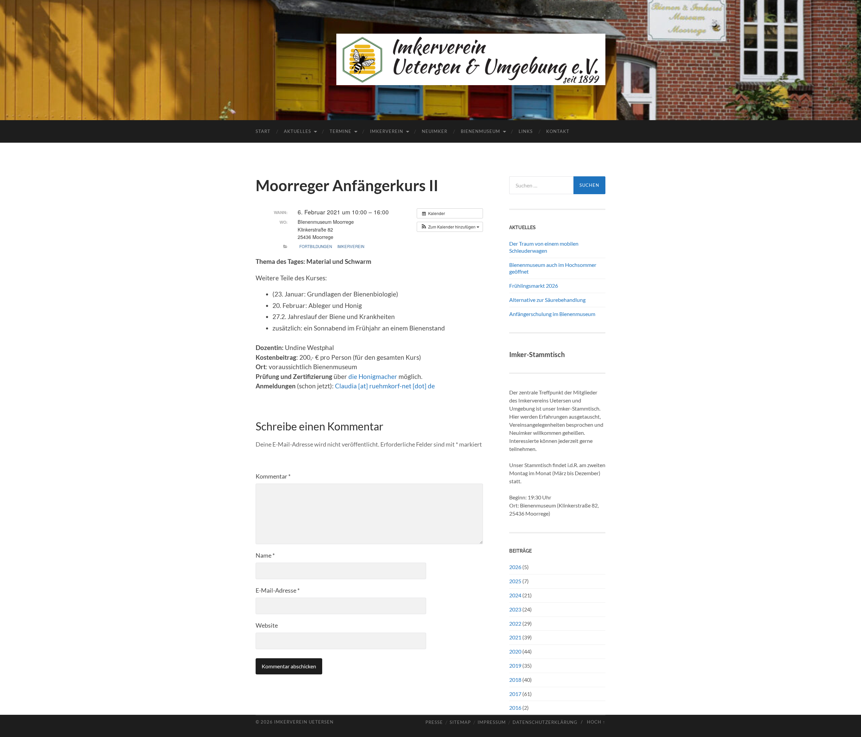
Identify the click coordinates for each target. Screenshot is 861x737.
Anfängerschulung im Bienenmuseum (552, 314)
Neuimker (434, 131)
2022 (515, 623)
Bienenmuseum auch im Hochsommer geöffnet (552, 268)
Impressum (492, 722)
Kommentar (273, 476)
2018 (515, 679)
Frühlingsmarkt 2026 (533, 285)
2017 (515, 694)
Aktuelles (297, 131)
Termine (340, 131)
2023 (515, 609)
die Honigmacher (372, 376)
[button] (450, 227)
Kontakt (557, 131)
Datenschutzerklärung (545, 722)
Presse (434, 722)
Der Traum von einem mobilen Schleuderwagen (543, 247)
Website (267, 625)
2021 (515, 637)
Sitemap (460, 722)
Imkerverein (386, 131)
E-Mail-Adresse (278, 590)
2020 (515, 651)
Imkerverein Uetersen (304, 722)
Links (526, 131)
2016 (515, 707)
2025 (515, 581)
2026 (515, 567)
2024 (515, 595)
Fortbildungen (315, 246)
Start (263, 131)
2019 (515, 665)
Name (265, 555)
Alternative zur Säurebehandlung (547, 299)
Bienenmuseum (480, 131)
